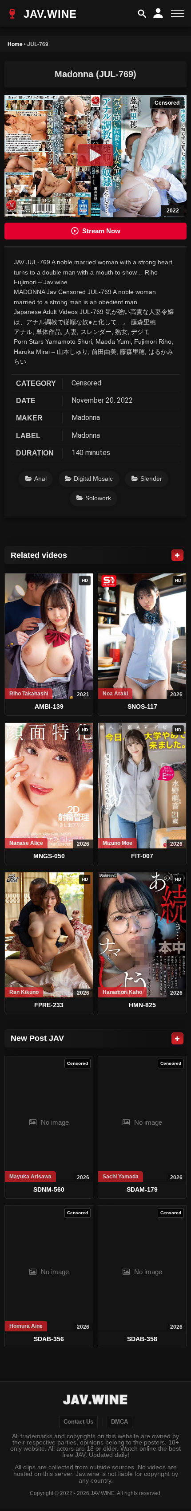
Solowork (98, 498)
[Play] (95, 155)
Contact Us (78, 1422)
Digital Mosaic (93, 478)
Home (15, 44)
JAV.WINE (48, 14)
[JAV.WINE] (96, 1400)
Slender (151, 478)
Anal (40, 478)
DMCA (119, 1422)
